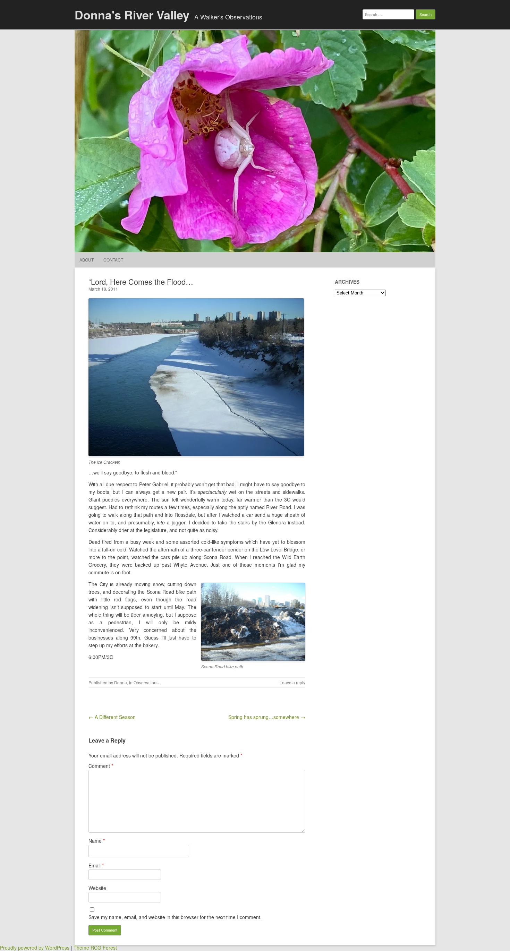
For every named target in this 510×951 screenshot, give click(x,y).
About (86, 260)
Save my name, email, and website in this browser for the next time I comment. (175, 917)
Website (97, 887)
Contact (113, 260)
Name (96, 840)
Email (96, 865)
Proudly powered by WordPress (34, 947)
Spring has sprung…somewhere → (266, 716)
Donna (120, 682)
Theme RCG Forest (95, 947)
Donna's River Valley (132, 14)
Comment (100, 765)
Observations (146, 682)
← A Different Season (112, 716)
